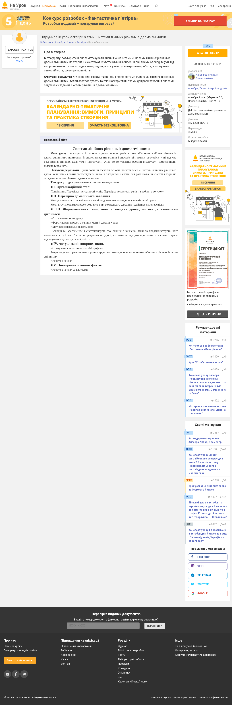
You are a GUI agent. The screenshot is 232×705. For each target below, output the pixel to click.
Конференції (68, 654)
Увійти (19, 60)
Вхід (211, 6)
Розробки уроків (217, 88)
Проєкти (123, 663)
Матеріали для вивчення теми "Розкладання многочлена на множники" (207, 410)
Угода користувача (160, 697)
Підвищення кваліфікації (84, 6)
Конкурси (120, 6)
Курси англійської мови (132, 681)
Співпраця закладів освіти (20, 650)
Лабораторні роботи (131, 659)
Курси (64, 659)
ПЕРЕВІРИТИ (154, 625)
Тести (62, 6)
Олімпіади (124, 672)
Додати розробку (208, 314)
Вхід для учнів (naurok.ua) (191, 646)
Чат (108, 6)
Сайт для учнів (197, 6)
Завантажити (209, 53)
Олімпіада (135, 6)
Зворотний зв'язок (20, 660)
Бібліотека (49, 6)
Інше (147, 6)
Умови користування (184, 697)
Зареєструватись (20, 49)
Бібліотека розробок (131, 650)
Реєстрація (224, 6)
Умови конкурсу (200, 21)
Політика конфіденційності (213, 697)
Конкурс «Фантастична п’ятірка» (196, 654)
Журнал (35, 6)
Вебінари (66, 650)
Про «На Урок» (13, 646)
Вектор (65, 663)
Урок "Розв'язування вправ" (205, 362)
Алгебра (193, 88)
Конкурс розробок (90, 18)
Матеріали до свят (187, 650)
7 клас (203, 88)
